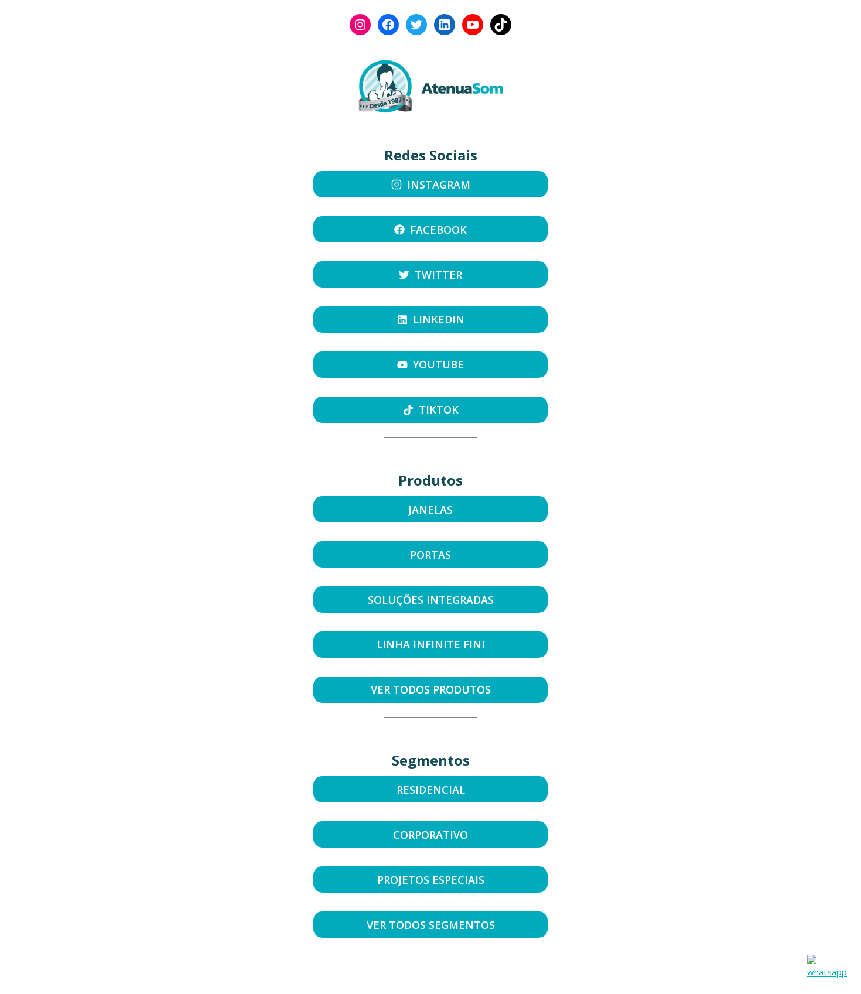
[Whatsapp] (827, 967)
